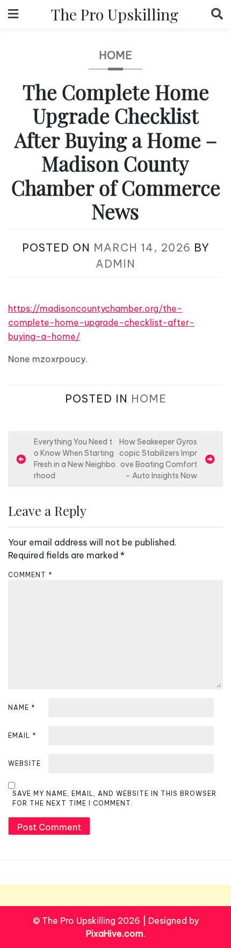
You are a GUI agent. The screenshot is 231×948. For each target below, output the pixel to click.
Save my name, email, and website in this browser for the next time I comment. (114, 798)
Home (115, 55)
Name (21, 707)
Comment (30, 575)
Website (24, 763)
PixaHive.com (114, 933)
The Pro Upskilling (114, 14)
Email (22, 735)
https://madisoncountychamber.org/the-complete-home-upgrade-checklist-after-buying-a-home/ (101, 322)
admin (115, 263)
